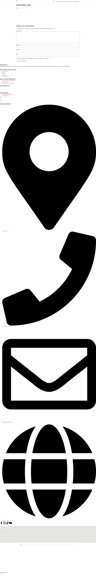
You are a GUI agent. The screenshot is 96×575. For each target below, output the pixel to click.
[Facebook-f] (1, 523)
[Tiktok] (7, 523)
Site (17, 53)
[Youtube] (10, 523)
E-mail (18, 49)
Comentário (19, 30)
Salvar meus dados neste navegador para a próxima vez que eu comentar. (33, 58)
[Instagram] (4, 523)
